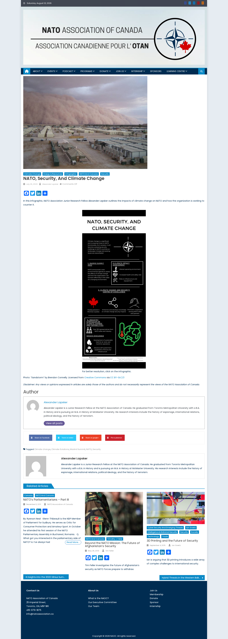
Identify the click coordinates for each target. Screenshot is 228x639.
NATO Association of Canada (60, 504)
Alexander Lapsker (50, 184)
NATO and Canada (89, 174)
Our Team (93, 606)
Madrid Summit (77, 449)
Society (194, 532)
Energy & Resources (52, 174)
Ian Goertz (191, 527)
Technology (153, 536)
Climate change (42, 449)
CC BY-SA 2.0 (117, 377)
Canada (28, 495)
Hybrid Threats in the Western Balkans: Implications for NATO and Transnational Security (183, 577)
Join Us (120, 71)
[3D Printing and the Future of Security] (176, 508)
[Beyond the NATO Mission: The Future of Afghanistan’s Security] (114, 513)
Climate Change (32, 174)
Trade (165, 536)
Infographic (70, 174)
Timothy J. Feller (114, 539)
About (36, 71)
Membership (156, 594)
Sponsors (155, 71)
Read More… (73, 542)
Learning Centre (176, 71)
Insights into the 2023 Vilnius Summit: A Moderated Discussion (48, 577)
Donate (104, 71)
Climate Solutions (60, 449)
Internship (137, 71)
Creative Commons (95, 377)
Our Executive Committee (102, 602)
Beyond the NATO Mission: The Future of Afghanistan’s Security (112, 544)
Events (51, 71)
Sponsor (154, 602)
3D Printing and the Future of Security (172, 541)
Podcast (68, 71)
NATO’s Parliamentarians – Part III (46, 500)
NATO (89, 449)
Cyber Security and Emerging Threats (165, 527)
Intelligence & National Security (162, 532)
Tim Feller (109, 551)
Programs (86, 71)
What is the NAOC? (98, 598)
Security (105, 174)
